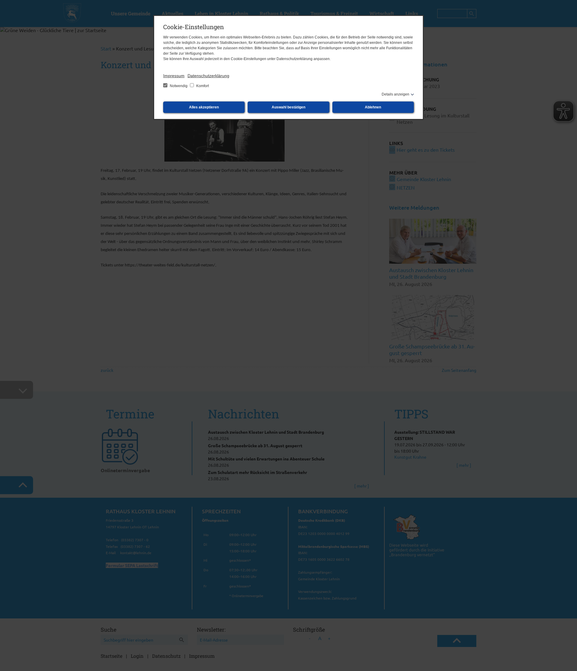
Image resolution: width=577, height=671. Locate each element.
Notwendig (178, 86)
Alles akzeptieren (204, 107)
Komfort (202, 86)
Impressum (174, 75)
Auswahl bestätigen (288, 107)
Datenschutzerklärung (208, 75)
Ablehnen (373, 107)
